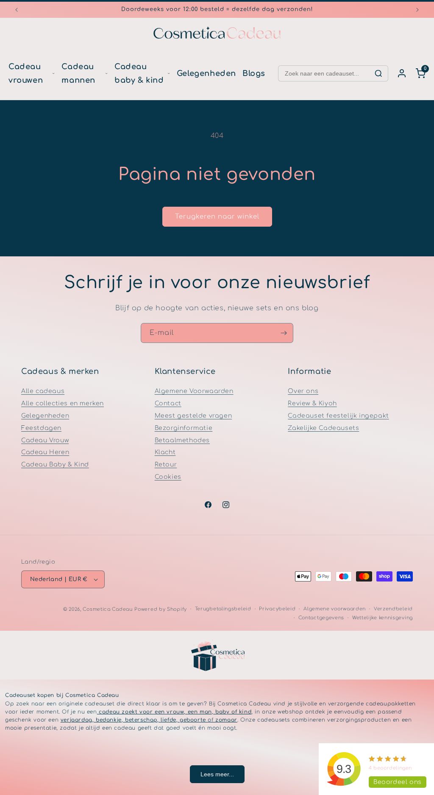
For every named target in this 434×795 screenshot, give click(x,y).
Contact (168, 403)
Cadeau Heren (45, 452)
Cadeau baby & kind (139, 73)
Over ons (303, 391)
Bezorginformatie (184, 428)
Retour (166, 464)
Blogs (253, 73)
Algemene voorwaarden (334, 609)
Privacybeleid (277, 609)
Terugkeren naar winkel (217, 216)
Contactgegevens (321, 618)
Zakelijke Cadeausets (323, 428)
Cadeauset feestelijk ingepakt (338, 416)
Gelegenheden (206, 73)
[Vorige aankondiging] (16, 10)
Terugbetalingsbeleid (223, 609)
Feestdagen (41, 428)
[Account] (402, 73)
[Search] (378, 73)
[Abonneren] (283, 333)
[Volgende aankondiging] (417, 10)
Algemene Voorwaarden (194, 391)
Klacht (165, 452)
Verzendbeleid (393, 609)
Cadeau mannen (78, 73)
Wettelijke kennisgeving (382, 618)
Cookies (168, 477)
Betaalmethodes (182, 440)
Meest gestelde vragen (193, 416)
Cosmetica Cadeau (107, 609)
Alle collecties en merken (62, 403)
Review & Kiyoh (312, 403)
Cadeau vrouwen (25, 73)
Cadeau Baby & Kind (55, 464)
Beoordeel (397, 782)
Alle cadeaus (42, 391)
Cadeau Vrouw (45, 440)
